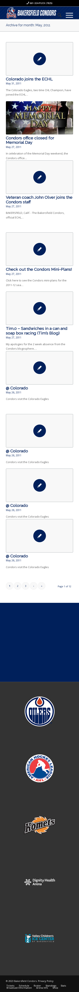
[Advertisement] (39, 642)
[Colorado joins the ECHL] (39, 59)
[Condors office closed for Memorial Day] (39, 117)
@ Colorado (17, 388)
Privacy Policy (46, 981)
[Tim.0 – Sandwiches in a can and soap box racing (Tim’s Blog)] (39, 308)
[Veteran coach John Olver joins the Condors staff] (39, 177)
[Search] (57, 15)
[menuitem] (57, 15)
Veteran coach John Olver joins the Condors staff (39, 199)
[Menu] (67, 15)
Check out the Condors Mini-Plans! (39, 269)
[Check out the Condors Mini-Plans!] (39, 249)
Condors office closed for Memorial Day (30, 140)
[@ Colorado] (39, 368)
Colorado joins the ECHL (29, 79)
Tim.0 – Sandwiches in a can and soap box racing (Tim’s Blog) (36, 330)
